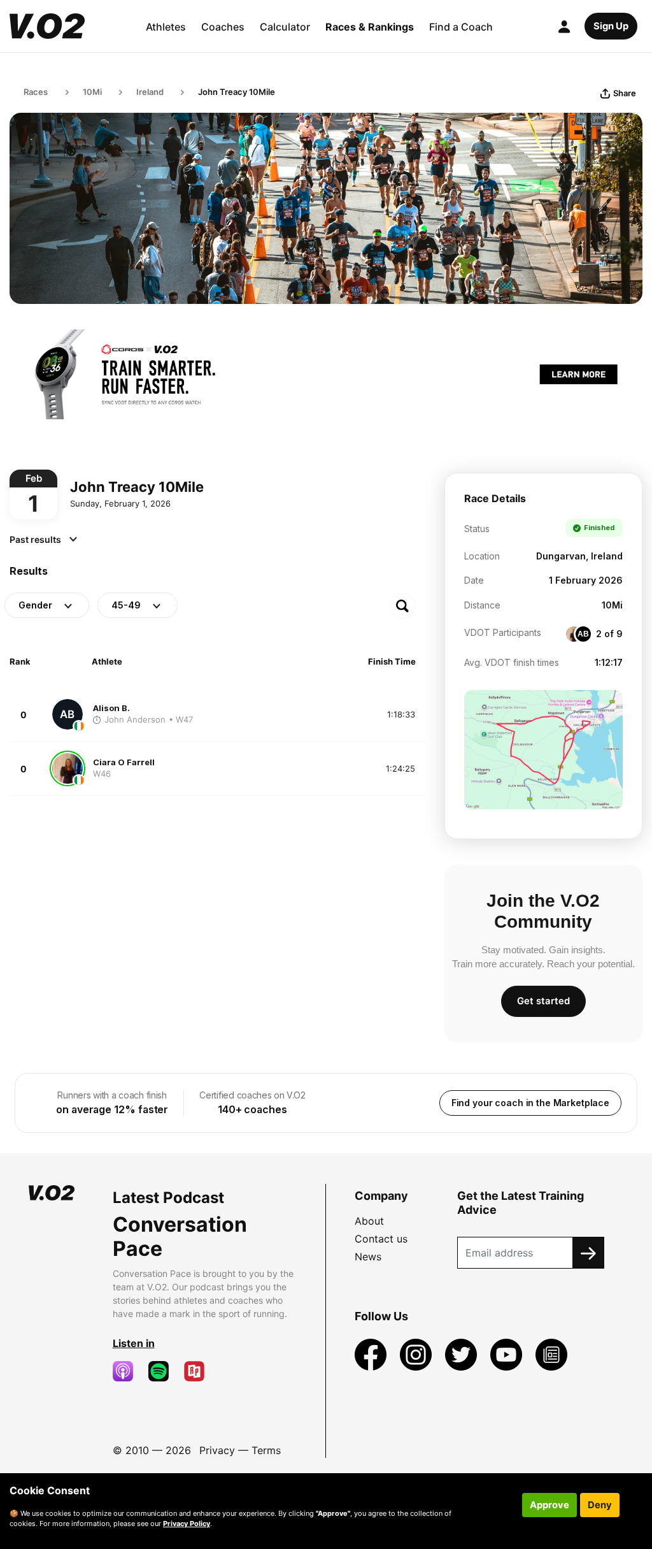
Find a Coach (461, 26)
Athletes (166, 26)
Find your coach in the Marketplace (530, 1102)
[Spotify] (163, 1371)
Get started (543, 1001)
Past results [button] (36, 539)
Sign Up (610, 26)
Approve (549, 1505)
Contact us (381, 1238)
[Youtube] (507, 1353)
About (369, 1220)
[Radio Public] (199, 1371)
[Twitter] (462, 1353)
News (368, 1256)
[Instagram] (417, 1353)
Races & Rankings (369, 26)
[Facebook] (372, 1353)
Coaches (222, 26)
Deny (600, 1505)
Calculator (285, 26)
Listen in (134, 1343)
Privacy (217, 1450)
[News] (551, 1353)
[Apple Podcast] (128, 1371)
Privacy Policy (186, 1523)
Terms (266, 1450)
